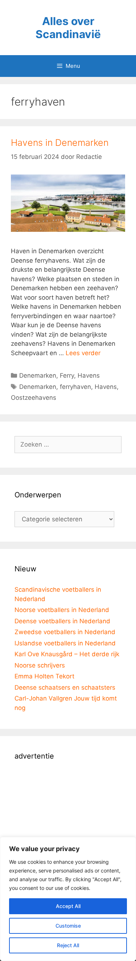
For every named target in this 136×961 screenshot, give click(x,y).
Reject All (68, 945)
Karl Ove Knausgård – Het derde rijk (67, 654)
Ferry (67, 375)
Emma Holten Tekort (44, 676)
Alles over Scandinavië (68, 28)
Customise (68, 926)
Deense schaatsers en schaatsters (65, 687)
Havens (89, 375)
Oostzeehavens (33, 397)
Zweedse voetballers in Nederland (65, 632)
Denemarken (37, 375)
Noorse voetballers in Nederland (62, 609)
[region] (68, 899)
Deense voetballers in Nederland (62, 621)
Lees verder (83, 353)
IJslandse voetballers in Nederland (65, 643)
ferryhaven (75, 386)
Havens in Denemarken (59, 142)
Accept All (68, 906)
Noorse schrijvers (40, 665)
